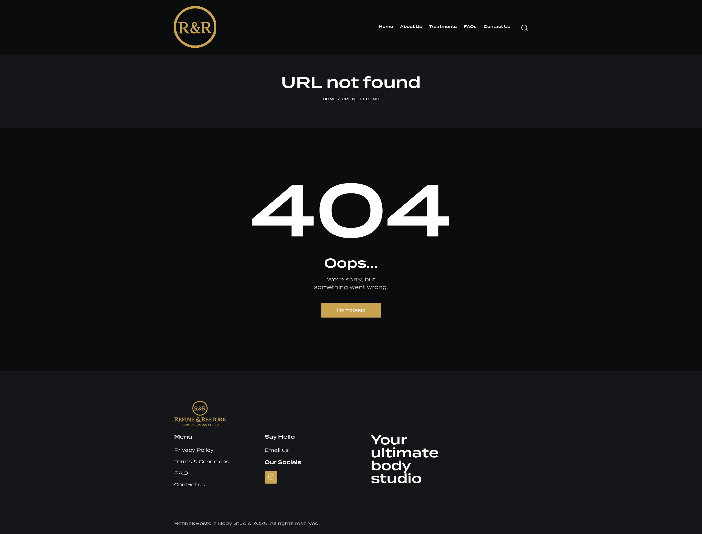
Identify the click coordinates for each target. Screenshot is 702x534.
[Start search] (524, 28)
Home (329, 99)
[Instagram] (271, 477)
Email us (277, 450)
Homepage (351, 310)
